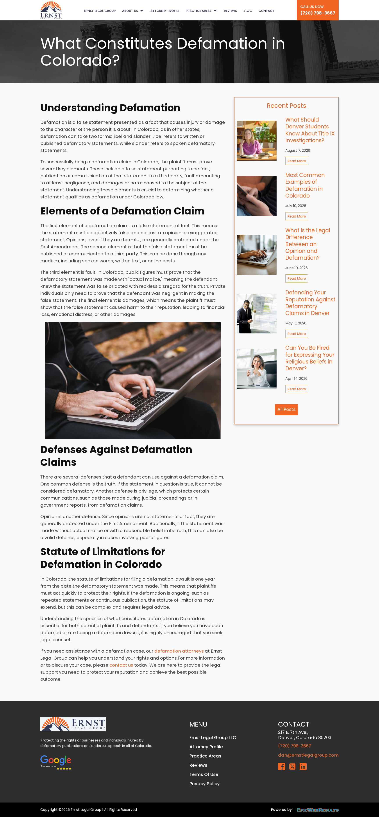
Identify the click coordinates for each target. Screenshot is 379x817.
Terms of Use (204, 774)
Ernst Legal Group (100, 11)
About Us (130, 11)
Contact (266, 11)
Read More (296, 161)
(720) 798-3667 (317, 13)
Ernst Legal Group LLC (213, 737)
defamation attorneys (179, 651)
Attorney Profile (164, 11)
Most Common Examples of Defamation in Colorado (305, 185)
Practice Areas (198, 11)
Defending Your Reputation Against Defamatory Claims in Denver (310, 303)
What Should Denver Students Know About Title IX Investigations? (310, 130)
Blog (247, 11)
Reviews (230, 11)
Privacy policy (205, 784)
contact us (121, 665)
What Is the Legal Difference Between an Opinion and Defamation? (307, 244)
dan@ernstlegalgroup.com (308, 755)
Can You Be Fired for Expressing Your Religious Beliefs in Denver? (309, 358)
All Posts (286, 409)
